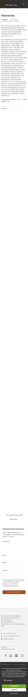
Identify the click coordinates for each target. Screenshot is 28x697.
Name (5, 555)
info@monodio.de (8, 639)
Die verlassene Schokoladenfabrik (11, 616)
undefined (14, 689)
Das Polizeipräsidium (7, 622)
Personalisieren (13, 693)
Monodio (5, 19)
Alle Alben (16, 21)
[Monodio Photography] (10, 4)
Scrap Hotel (13, 519)
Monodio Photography (19, 664)
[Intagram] (22, 656)
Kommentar (6, 541)
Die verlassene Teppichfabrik (14, 515)
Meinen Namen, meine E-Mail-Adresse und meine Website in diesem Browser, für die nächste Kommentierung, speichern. (13, 583)
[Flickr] (16, 656)
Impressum (4, 647)
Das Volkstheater (6, 620)
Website (5, 570)
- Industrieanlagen (6, 21)
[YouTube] (10, 656)
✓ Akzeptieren (14, 686)
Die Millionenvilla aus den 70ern (10, 618)
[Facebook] (5, 656)
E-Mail (5, 562)
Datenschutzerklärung (8, 649)
